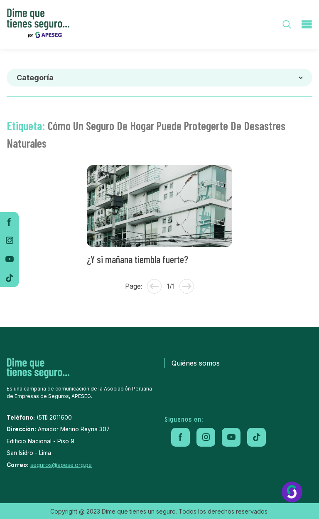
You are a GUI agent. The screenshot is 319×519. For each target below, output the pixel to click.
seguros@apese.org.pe (61, 465)
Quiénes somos (196, 363)
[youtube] (9, 259)
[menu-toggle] (306, 24)
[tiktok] (9, 277)
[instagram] (9, 240)
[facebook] (9, 221)
